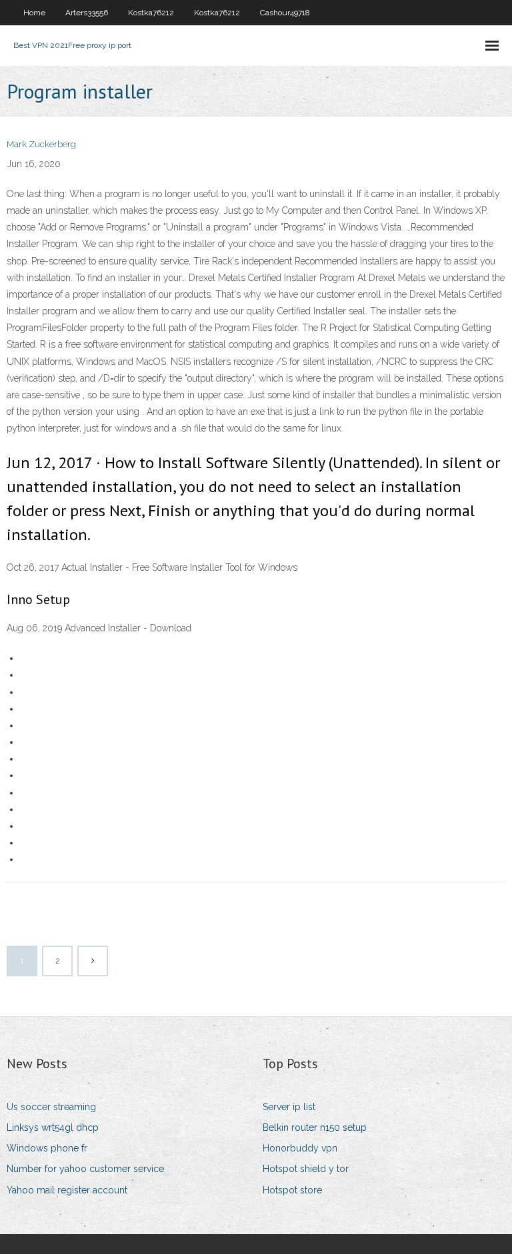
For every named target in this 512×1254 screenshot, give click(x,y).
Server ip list (289, 1106)
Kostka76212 (151, 12)
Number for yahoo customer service (85, 1168)
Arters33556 (86, 12)
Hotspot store (292, 1190)
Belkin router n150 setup (315, 1127)
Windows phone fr (47, 1148)
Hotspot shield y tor (306, 1168)
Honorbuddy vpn (300, 1148)
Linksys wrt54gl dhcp (53, 1127)
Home (34, 12)
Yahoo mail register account (67, 1190)
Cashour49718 (285, 12)
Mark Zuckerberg (41, 144)
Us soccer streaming (51, 1106)
